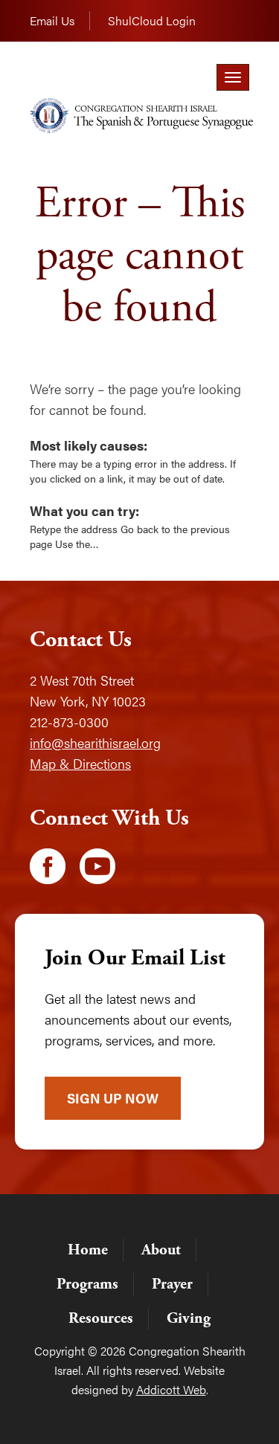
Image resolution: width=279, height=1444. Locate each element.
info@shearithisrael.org (95, 742)
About (161, 1250)
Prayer (172, 1284)
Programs (87, 1284)
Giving (189, 1318)
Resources (100, 1318)
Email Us (52, 20)
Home (88, 1250)
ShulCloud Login (152, 20)
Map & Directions (80, 763)
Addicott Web (171, 1389)
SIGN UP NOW (112, 1098)
